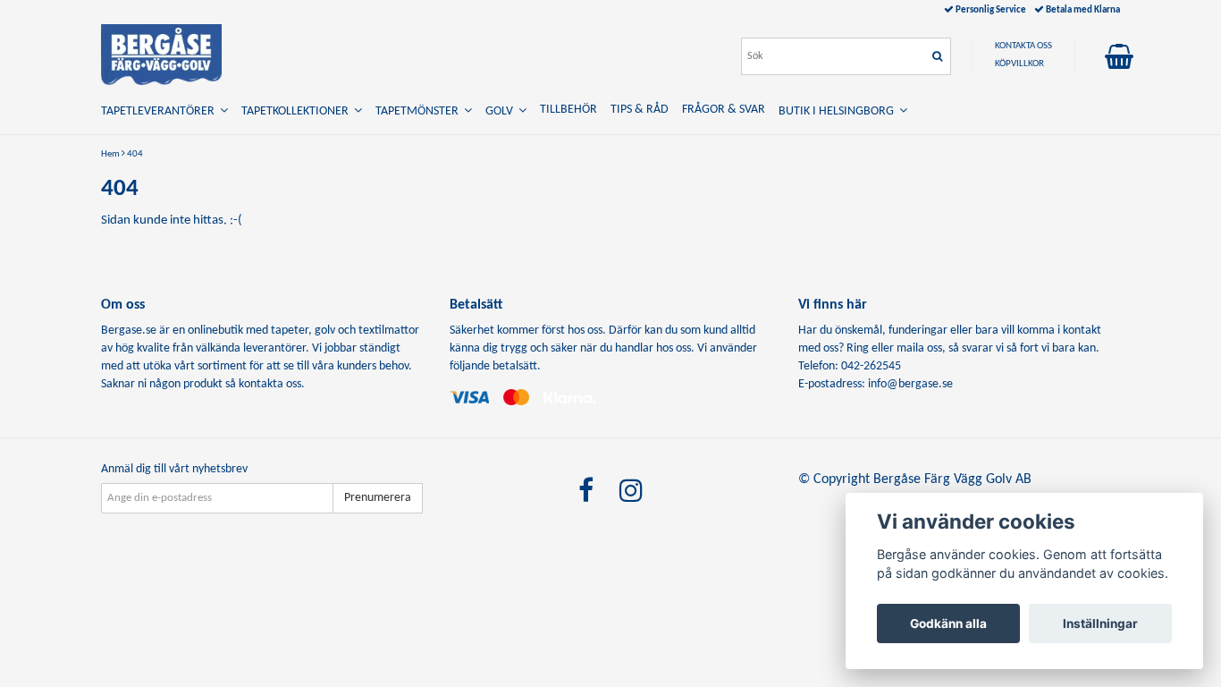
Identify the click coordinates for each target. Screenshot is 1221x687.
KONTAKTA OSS (1023, 46)
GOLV (501, 111)
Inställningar (1100, 623)
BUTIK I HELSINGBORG (839, 111)
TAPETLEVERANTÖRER (160, 111)
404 (135, 154)
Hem (110, 154)
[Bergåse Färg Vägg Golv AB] (161, 54)
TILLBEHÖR (568, 109)
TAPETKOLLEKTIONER (297, 111)
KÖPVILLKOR (1019, 64)
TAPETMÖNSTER (419, 111)
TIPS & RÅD (639, 109)
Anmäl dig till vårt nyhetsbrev (174, 469)
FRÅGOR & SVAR (723, 109)
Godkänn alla (948, 623)
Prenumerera (377, 498)
